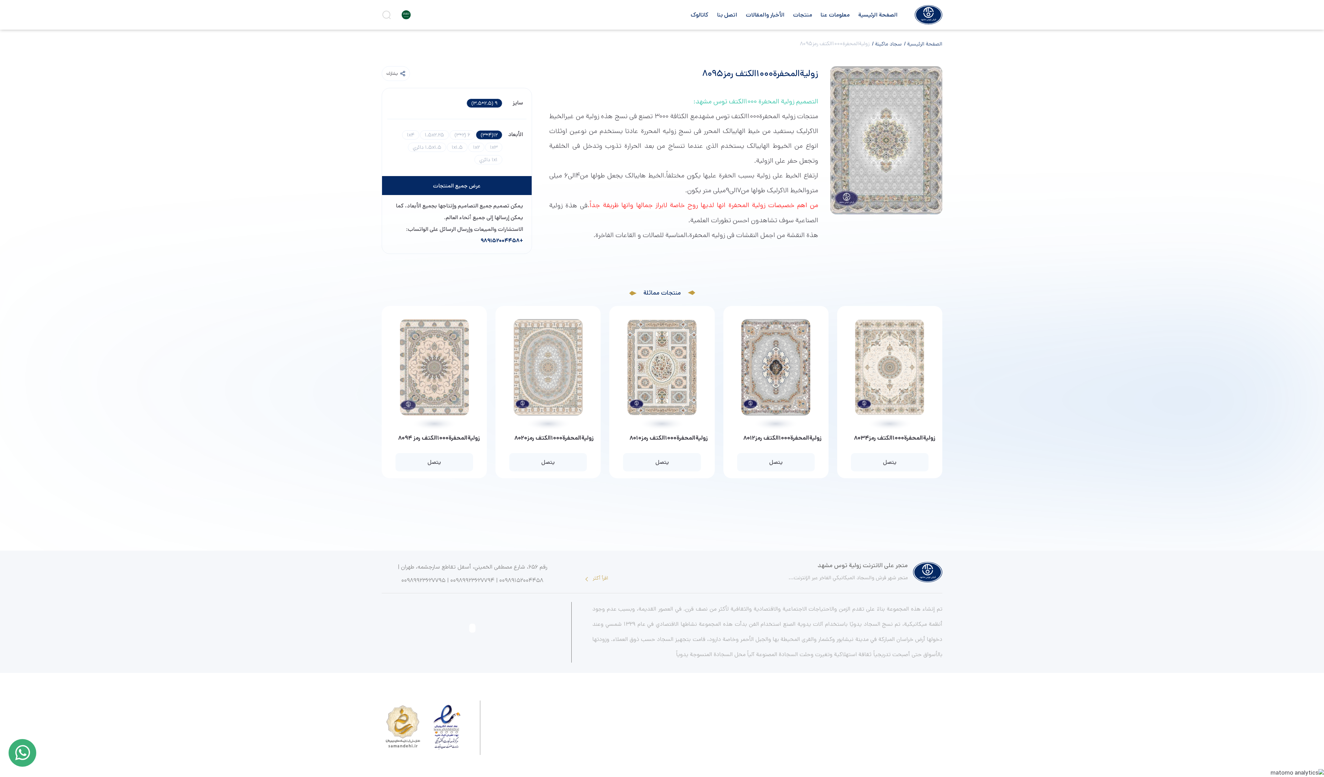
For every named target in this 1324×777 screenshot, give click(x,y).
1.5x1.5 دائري (427, 147)
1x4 (410, 135)
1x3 (494, 147)
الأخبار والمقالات (765, 15)
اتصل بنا (727, 15)
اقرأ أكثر (599, 578)
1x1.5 (457, 147)
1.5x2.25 (434, 135)
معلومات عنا (835, 15)
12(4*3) (489, 135)
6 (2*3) (462, 135)
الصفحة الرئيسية (877, 15)
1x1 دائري (488, 159)
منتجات (802, 15)
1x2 (476, 147)
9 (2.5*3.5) (484, 103)
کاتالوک (700, 15)
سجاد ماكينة (888, 44)
